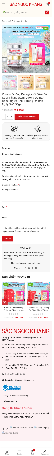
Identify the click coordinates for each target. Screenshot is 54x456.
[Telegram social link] (36, 268)
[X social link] (25, 268)
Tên (4, 207)
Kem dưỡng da (20, 21)
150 (14, 136)
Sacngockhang (22, 395)
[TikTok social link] (7, 429)
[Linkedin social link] (32, 268)
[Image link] (25, 331)
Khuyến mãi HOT (26, 255)
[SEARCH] (47, 12)
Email (5, 217)
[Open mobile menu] (3, 4)
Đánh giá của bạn (10, 185)
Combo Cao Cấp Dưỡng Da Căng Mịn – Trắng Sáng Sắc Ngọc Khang (38, 310)
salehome (36, 263)
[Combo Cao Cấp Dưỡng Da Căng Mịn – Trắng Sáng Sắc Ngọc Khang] (38, 293)
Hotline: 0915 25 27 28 (15, 374)
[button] (5, 302)
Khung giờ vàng (11, 255)
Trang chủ (6, 21)
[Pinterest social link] (29, 268)
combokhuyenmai (23, 263)
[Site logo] (26, 4)
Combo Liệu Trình (23, 252)
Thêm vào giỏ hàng (26, 117)
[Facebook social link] (22, 268)
